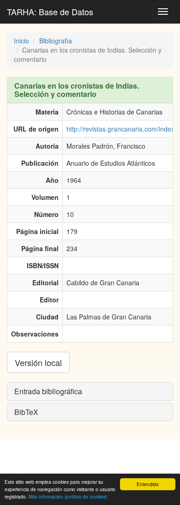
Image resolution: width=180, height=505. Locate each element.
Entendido (148, 484)
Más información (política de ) (68, 496)
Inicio (21, 40)
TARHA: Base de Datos (50, 12)
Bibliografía (55, 40)
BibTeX (26, 412)
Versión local (38, 362)
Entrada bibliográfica (48, 391)
